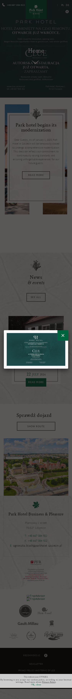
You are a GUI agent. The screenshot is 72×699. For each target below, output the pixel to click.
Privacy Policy (48, 682)
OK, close (36, 684)
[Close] (62, 335)
